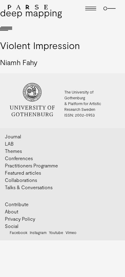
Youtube (56, 232)
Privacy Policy (20, 219)
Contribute (17, 204)
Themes (13, 151)
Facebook (18, 232)
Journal (13, 136)
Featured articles (23, 173)
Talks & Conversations (28, 187)
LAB (9, 144)
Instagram (38, 232)
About (11, 211)
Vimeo (71, 232)
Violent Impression (40, 45)
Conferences (19, 158)
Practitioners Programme (31, 165)
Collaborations (21, 180)
